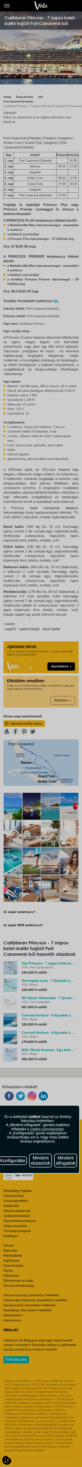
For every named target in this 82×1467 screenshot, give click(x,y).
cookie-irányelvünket (47, 1129)
